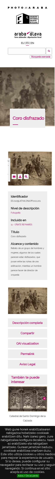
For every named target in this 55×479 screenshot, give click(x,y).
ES (27, 43)
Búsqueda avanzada (40, 57)
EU (22, 43)
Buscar (49, 51)
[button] (44, 398)
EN (32, 43)
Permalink (27, 354)
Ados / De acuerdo (28, 475)
